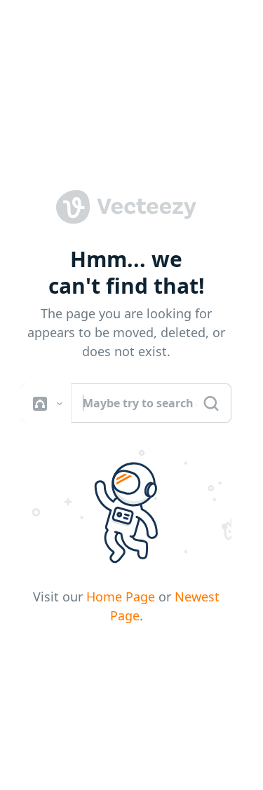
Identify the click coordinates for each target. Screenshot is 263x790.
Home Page (120, 596)
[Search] (211, 403)
